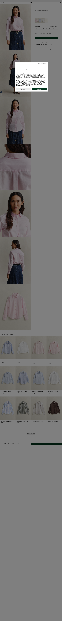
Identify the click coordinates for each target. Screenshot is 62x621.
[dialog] (31, 77)
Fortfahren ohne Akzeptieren (42, 63)
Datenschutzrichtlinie (19, 85)
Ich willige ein (39, 89)
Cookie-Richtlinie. (27, 85)
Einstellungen (23, 89)
